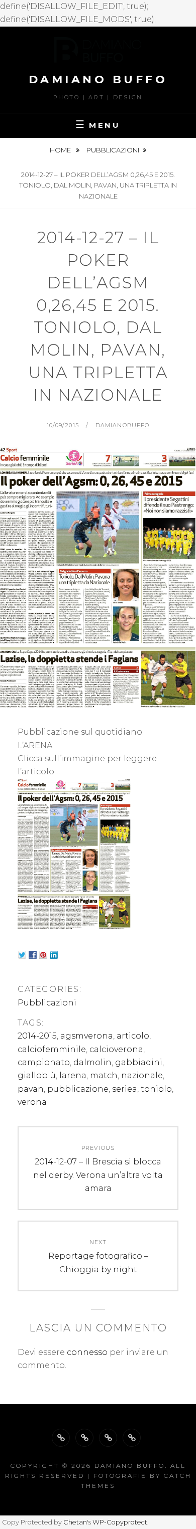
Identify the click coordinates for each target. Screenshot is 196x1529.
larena (72, 1075)
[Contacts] (132, 1438)
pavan (31, 1089)
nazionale (142, 1075)
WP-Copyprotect (119, 1522)
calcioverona (116, 1049)
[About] (61, 1438)
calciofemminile (52, 1049)
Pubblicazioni (112, 150)
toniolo (156, 1089)
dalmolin (92, 1062)
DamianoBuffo (122, 425)
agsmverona (86, 1036)
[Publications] (108, 1438)
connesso (87, 1352)
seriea (124, 1089)
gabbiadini (138, 1062)
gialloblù (37, 1075)
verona (32, 1102)
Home (61, 150)
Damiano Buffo (98, 79)
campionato (44, 1062)
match (104, 1075)
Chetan (75, 1522)
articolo (133, 1036)
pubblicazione (78, 1089)
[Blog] (84, 1438)
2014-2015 (37, 1036)
